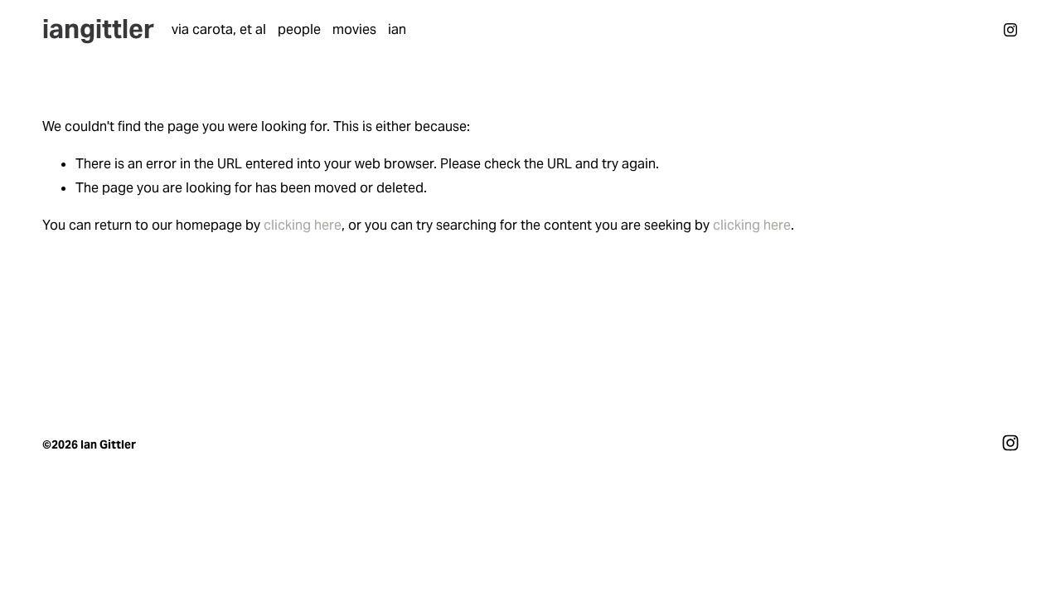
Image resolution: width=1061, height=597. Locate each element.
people (299, 29)
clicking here (303, 225)
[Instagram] (1010, 30)
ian (397, 29)
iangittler (98, 29)
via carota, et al (219, 29)
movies (354, 29)
